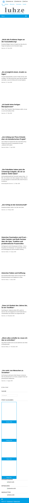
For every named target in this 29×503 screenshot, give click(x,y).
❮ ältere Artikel (4, 387)
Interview (3, 48)
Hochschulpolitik (5, 183)
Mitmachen (12, 4)
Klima (7, 279)
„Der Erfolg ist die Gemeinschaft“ (14, 205)
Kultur (7, 147)
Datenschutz (17, 501)
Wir (2, 4)
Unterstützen (18, 4)
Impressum (10, 501)
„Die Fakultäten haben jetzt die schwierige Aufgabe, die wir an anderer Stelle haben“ (13, 172)
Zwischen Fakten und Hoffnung (13, 273)
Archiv (3, 5)
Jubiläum (6, 4)
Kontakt (24, 4)
